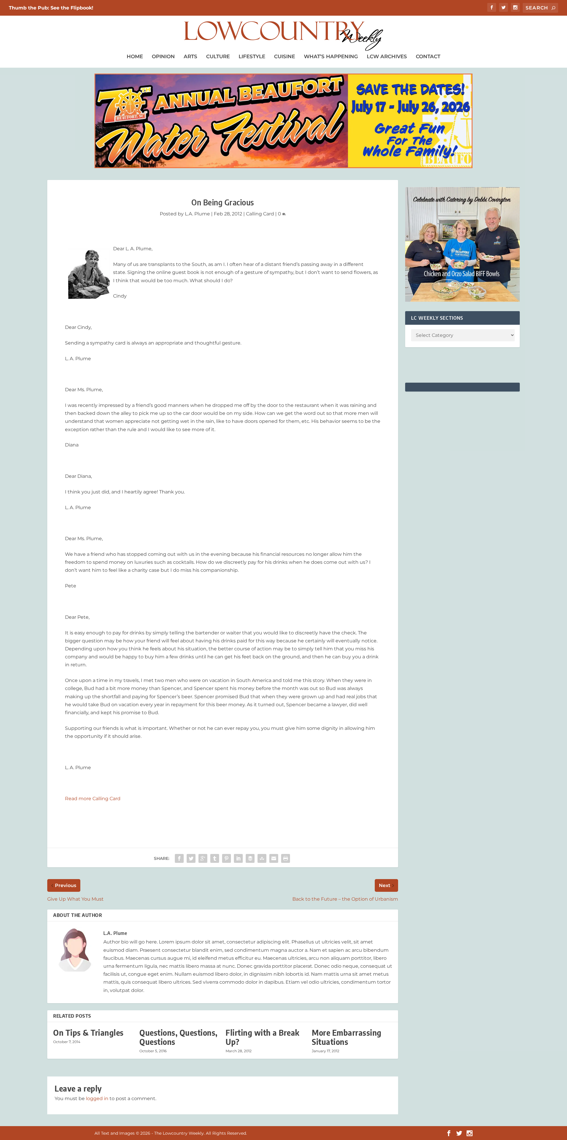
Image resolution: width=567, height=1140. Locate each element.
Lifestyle (252, 56)
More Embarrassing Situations (347, 1037)
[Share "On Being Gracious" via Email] (274, 858)
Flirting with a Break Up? (262, 1037)
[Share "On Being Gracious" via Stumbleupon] (262, 858)
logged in (97, 1098)
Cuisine (284, 56)
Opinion (163, 56)
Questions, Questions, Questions (178, 1037)
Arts (190, 56)
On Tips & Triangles (88, 1032)
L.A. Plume (197, 214)
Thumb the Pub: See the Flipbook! (51, 8)
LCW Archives (387, 56)
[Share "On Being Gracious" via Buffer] (250, 858)
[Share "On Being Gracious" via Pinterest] (226, 858)
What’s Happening (331, 56)
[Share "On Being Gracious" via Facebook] (179, 858)
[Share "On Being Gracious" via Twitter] (191, 858)
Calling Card (260, 214)
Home (135, 56)
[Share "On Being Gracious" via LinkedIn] (238, 858)
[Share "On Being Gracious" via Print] (285, 858)
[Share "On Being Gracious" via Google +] (203, 858)
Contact (428, 56)
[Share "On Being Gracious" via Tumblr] (215, 858)
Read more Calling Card (92, 798)
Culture (218, 56)
